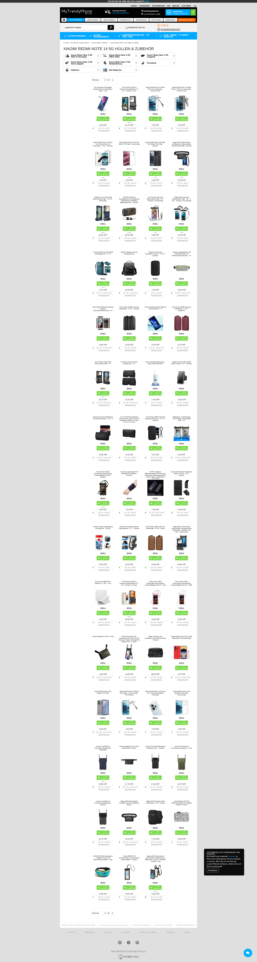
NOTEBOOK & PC (125, 20)
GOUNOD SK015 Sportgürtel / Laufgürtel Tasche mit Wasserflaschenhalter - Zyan (103, 857)
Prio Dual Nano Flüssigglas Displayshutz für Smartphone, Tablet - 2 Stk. (103, 89)
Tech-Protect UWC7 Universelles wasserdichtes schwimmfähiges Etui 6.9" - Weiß (181, 583)
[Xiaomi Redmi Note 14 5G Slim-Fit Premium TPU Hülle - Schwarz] (155, 165)
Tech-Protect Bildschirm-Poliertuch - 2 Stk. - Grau (103, 582)
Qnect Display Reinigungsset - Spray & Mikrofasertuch (155, 362)
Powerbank (151, 63)
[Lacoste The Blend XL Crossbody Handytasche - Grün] (182, 769)
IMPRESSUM (170, 932)
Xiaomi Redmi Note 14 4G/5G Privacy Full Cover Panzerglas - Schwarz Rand (181, 89)
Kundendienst (144, 6)
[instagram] (137, 942)
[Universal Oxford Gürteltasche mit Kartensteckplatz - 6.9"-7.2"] (103, 440)
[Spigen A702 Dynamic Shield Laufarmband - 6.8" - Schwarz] (155, 824)
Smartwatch (170, 20)
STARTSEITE (71, 932)
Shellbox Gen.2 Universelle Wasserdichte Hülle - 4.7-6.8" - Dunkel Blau (103, 199)
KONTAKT (187, 932)
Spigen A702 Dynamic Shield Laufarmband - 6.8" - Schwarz (155, 802)
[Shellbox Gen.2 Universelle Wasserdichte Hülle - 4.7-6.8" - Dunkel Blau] (103, 220)
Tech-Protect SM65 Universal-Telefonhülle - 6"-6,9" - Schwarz (129, 308)
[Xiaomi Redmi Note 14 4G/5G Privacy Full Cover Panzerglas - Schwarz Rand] (182, 110)
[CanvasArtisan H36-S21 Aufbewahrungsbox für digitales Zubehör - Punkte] (182, 824)
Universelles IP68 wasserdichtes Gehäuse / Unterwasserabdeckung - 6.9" (103, 308)
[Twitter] (120, 942)
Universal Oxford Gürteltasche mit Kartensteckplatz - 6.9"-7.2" (103, 417)
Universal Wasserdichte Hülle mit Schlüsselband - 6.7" (155, 308)
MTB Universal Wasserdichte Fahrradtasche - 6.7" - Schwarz (129, 527)
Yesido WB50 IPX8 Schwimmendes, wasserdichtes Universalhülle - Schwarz (129, 857)
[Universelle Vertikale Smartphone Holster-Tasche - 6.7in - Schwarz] (182, 495)
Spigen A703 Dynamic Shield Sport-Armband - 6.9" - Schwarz (181, 362)
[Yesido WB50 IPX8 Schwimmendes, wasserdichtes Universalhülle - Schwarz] (129, 879)
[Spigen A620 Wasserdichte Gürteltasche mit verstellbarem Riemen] (129, 824)
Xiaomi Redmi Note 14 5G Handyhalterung (119, 62)
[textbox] (88, 27)
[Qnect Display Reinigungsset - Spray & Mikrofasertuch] (155, 385)
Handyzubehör (93, 20)
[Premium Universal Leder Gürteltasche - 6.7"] (129, 385)
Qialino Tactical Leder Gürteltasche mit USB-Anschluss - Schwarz (155, 638)
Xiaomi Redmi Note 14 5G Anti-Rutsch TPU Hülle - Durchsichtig (129, 143)
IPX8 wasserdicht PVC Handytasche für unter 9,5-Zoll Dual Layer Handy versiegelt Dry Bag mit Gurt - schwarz (129, 639)
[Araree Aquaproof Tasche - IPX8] (103, 659)
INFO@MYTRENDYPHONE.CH (185, 925)
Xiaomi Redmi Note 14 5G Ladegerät (157, 56)
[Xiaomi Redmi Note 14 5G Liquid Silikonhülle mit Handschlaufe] (182, 659)
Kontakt (134, 6)
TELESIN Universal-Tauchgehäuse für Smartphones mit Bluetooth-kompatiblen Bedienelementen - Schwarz (129, 199)
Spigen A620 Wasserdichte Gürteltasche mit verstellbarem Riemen (129, 802)
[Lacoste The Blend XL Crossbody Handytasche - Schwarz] (103, 824)
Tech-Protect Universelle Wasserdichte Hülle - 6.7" (103, 362)
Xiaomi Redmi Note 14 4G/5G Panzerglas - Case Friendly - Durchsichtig (129, 693)
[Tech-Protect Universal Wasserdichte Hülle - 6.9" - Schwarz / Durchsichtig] (155, 220)
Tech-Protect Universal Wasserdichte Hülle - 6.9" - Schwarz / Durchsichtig (155, 199)
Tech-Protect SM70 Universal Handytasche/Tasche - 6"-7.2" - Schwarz (155, 418)
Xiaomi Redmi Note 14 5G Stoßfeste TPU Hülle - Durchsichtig (181, 693)
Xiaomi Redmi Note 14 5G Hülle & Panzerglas (81, 56)
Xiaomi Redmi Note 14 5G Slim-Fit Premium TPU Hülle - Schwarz (155, 144)
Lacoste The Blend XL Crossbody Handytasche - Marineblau (103, 748)
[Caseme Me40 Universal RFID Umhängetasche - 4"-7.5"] (103, 275)
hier (147, 1)
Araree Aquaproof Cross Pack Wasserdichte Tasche (129, 747)
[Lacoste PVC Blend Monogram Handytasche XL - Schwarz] (155, 769)
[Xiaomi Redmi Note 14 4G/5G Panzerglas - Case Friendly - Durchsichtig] (129, 714)
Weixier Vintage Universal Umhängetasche (129, 253)
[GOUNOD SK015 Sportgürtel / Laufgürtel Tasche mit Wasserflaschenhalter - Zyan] (103, 879)
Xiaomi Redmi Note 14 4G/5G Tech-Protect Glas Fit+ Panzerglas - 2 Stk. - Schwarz (103, 144)
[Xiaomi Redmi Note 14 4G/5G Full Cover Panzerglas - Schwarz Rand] (155, 110)
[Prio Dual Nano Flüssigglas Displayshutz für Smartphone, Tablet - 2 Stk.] (103, 110)
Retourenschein (158, 6)
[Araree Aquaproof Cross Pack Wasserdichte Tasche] (129, 769)
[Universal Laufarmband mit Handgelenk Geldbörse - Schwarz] (129, 495)
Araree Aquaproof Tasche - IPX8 (103, 636)
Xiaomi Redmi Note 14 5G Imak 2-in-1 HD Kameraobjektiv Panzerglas (155, 693)
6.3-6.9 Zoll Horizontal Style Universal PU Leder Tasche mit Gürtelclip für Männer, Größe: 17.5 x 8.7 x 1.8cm (129, 419)
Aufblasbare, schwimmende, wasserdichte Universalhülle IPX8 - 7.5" (181, 418)
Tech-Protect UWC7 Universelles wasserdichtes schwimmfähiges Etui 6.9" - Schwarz (103, 474)
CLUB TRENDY (186, 6)
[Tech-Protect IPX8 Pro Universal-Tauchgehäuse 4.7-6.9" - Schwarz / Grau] (129, 110)
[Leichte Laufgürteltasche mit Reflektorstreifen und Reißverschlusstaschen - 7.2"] (182, 275)
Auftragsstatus (151, 11)
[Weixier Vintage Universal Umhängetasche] (129, 275)
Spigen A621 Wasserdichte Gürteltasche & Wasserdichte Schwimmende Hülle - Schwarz (181, 144)
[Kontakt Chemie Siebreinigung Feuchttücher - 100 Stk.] (103, 550)
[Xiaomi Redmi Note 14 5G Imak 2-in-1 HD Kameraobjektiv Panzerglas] (155, 714)
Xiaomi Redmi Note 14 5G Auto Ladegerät (81, 62)
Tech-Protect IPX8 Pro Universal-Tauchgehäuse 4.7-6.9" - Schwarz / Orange (129, 583)
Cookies (231, 856)
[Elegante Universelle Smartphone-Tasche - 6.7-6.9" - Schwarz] (155, 275)
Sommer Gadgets (187, 20)
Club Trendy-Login (151, 14)
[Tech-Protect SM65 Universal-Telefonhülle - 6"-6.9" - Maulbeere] (182, 330)
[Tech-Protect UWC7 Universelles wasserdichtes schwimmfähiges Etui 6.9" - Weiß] (182, 605)
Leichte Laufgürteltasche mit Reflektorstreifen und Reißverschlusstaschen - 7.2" (181, 253)
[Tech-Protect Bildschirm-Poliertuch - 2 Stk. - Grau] (103, 605)
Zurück (67, 43)
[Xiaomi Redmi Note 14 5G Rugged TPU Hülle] (103, 714)
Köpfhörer (75, 70)
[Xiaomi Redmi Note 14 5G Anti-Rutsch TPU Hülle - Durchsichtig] (129, 165)
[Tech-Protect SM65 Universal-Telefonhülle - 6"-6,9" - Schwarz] (129, 330)
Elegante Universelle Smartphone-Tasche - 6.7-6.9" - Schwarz (155, 253)
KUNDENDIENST (90, 932)
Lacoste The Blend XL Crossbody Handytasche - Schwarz (103, 802)
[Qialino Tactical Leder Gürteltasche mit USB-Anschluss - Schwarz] (155, 659)
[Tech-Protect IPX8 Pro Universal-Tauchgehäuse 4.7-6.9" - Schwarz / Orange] (129, 605)
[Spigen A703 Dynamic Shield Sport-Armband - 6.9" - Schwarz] (182, 385)
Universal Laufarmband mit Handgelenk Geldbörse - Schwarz (129, 473)
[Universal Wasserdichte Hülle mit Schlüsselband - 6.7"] (155, 330)
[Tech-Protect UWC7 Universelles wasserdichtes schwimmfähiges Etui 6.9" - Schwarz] (103, 495)
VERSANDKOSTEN (103, 131)
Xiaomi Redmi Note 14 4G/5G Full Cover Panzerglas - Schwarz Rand (155, 89)
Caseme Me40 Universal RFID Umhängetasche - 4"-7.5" (103, 253)
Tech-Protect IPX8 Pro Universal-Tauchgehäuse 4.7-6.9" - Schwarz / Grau (129, 89)
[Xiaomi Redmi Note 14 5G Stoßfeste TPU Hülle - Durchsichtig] (182, 714)
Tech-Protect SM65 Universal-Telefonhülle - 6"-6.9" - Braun (155, 527)
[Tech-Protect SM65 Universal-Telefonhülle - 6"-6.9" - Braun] (155, 550)
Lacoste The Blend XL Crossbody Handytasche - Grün (181, 747)
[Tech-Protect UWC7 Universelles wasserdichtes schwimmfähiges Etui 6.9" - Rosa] (155, 605)
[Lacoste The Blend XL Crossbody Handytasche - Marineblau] (103, 769)
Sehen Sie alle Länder (148, 932)
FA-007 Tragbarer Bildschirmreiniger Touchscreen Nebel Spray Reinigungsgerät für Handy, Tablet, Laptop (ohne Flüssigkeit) (155, 475)
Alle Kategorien (76, 20)
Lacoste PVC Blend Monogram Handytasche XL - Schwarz (155, 747)
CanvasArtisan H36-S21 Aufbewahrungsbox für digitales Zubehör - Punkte (181, 802)
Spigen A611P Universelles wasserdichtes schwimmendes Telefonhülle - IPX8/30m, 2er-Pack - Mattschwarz (182, 529)
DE (195, 6)
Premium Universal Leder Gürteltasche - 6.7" (129, 362)
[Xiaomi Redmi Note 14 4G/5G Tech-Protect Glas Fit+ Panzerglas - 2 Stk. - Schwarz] (103, 165)
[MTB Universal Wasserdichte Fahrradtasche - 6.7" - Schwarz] (129, 550)
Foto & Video (156, 20)
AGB (168, 6)
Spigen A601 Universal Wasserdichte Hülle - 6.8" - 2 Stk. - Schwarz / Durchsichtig (181, 199)
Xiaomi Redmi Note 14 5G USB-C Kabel (119, 56)
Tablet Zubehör (109, 20)
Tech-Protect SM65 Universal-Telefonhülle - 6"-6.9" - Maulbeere (181, 308)
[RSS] (128, 942)
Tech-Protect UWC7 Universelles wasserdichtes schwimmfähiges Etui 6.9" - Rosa (155, 583)
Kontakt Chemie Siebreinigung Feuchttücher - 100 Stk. (103, 527)
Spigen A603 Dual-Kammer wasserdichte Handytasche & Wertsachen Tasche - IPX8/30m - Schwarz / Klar (155, 858)
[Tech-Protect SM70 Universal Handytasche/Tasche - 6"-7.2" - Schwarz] (155, 440)
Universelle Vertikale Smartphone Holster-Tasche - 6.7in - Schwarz (181, 473)
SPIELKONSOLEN (141, 20)
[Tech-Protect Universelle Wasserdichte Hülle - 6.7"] (103, 385)
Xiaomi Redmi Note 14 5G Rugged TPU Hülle (103, 692)
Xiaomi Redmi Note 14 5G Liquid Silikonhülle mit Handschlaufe (181, 637)
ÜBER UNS (175, 6)
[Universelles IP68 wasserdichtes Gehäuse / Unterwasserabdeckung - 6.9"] (103, 330)
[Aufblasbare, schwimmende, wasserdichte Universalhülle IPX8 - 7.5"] (182, 440)
